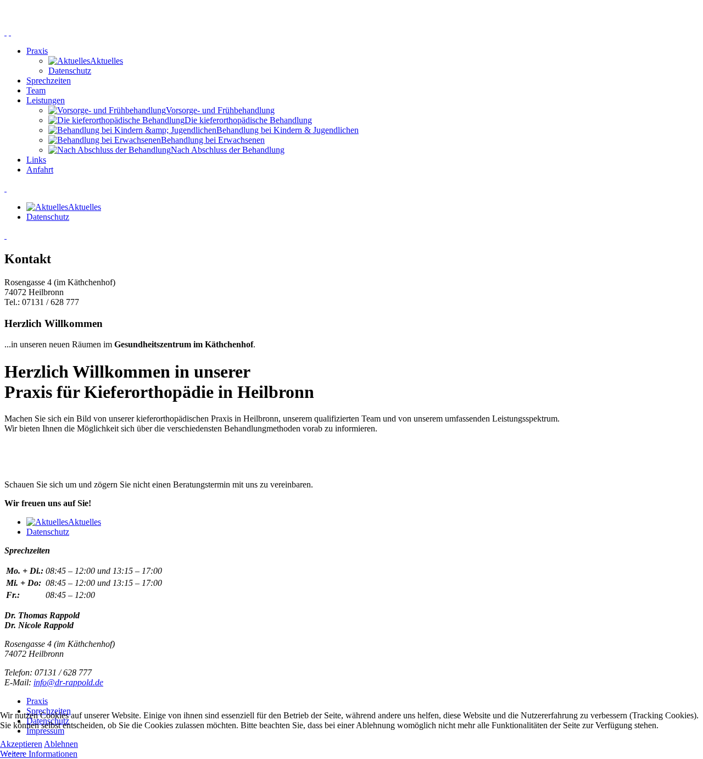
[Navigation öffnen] (5, 32)
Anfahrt (39, 169)
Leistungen (45, 100)
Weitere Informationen (38, 753)
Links (36, 159)
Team (36, 90)
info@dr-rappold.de (68, 682)
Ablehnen (61, 744)
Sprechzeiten (48, 80)
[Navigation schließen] (10, 32)
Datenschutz (69, 70)
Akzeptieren (21, 744)
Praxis (37, 51)
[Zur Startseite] (351, 14)
